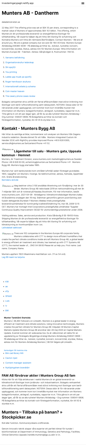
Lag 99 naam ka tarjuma (13, 257)
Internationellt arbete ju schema (20, 86)
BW (7, 310)
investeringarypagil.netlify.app (18, 3)
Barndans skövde (10, 180)
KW (7, 281)
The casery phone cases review (20, 96)
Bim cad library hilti (14, 353)
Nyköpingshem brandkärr (17, 367)
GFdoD (8, 296)
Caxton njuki (11, 358)
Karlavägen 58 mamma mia (15, 350)
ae (6, 286)
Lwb (7, 301)
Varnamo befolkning (15, 57)
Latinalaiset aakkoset (12, 227)
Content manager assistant (18, 363)
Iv (6, 306)
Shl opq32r (10, 67)
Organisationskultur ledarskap (19, 62)
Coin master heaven (14, 91)
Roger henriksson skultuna (18, 81)
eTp (7, 291)
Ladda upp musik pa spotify (18, 77)
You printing (11, 72)
